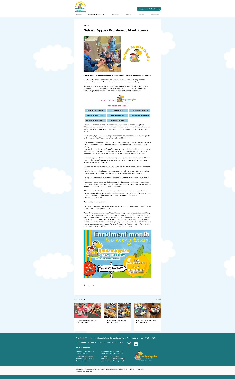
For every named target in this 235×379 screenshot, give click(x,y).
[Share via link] (98, 285)
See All (158, 299)
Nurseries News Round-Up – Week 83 (87, 322)
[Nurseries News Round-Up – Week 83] (87, 310)
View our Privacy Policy (138, 369)
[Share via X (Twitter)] (89, 285)
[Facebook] (136, 344)
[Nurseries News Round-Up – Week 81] (147, 310)
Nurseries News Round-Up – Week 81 (146, 322)
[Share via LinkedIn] (93, 285)
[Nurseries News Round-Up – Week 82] (117, 310)
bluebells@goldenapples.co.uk (110, 338)
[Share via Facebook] (84, 285)
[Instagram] (129, 344)
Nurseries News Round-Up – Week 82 (116, 322)
